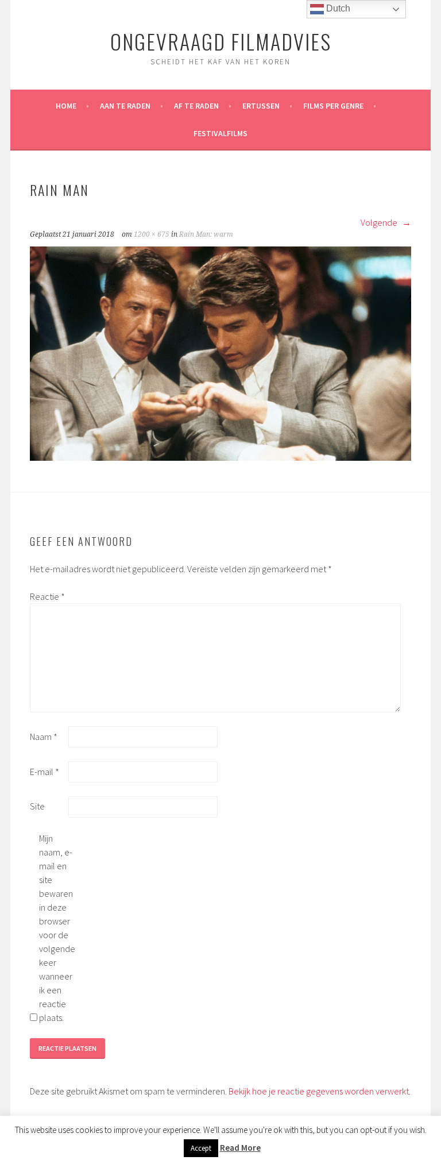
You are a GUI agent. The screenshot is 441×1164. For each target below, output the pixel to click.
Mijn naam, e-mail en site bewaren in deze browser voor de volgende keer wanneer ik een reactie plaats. (57, 927)
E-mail (44, 771)
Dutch (337, 8)
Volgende (380, 222)
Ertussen (261, 106)
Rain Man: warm (206, 234)
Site (37, 806)
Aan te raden (125, 106)
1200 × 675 (151, 234)
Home (66, 106)
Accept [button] (201, 1148)
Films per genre (333, 106)
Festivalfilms (220, 133)
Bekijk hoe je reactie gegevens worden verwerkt (319, 1091)
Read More (240, 1147)
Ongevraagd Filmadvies (220, 41)
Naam (43, 736)
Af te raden (196, 106)
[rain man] (220, 457)
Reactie (47, 596)
